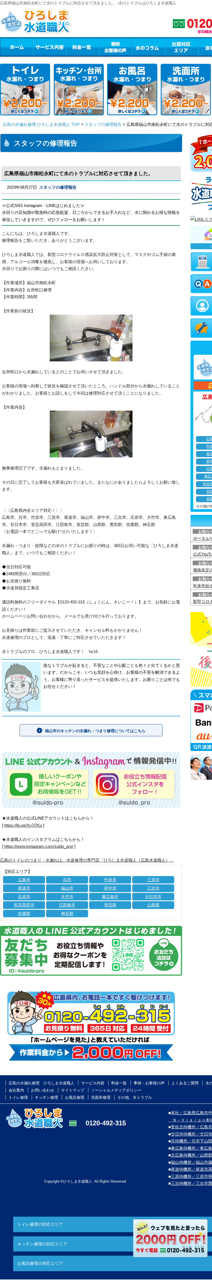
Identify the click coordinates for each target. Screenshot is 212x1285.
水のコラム (148, 47)
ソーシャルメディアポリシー (116, 1090)
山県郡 (153, 905)
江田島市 (67, 905)
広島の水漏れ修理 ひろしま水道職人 (41, 1083)
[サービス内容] (39, 47)
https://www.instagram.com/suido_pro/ (38, 846)
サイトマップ (72, 1090)
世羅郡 (24, 913)
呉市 (67, 879)
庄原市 (24, 896)
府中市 (110, 888)
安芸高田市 (24, 905)
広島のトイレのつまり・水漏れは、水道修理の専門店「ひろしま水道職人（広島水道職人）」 (87, 860)
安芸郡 (110, 905)
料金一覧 (82, 47)
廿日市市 (153, 896)
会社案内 (16, 1090)
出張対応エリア (181, 47)
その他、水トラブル (134, 1097)
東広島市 (110, 896)
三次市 (153, 888)
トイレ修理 (18, 1097)
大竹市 (67, 896)
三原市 (153, 879)
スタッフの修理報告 (103, 124)
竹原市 (110, 879)
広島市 (24, 879)
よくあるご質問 (184, 1083)
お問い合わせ (42, 1090)
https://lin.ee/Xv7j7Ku (23, 825)
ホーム (16, 47)
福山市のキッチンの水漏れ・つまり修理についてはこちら (95, 731)
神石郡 (67, 913)
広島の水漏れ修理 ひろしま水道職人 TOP (41, 124)
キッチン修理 (46, 1097)
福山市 (67, 888)
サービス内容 (49, 47)
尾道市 (24, 888)
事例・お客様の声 (115, 47)
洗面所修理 (100, 1097)
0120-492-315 (106, 1123)
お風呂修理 (74, 1097)
